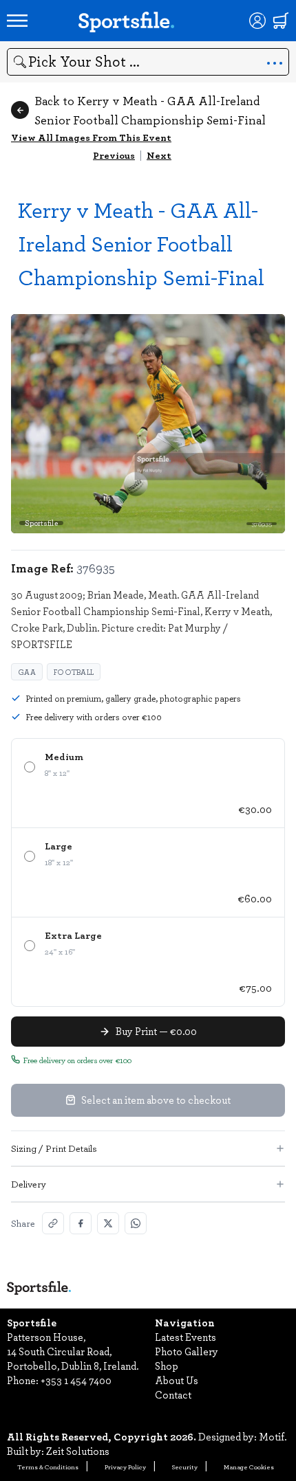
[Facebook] (81, 1223)
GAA (27, 672)
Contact (173, 1394)
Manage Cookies (249, 1466)
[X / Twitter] (108, 1223)
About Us (176, 1380)
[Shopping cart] (281, 20)
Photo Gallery (186, 1351)
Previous (114, 155)
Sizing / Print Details (54, 1148)
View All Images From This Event (91, 137)
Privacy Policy (125, 1466)
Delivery (28, 1183)
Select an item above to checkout (156, 1099)
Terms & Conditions (47, 1466)
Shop (166, 1365)
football (74, 672)
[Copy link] (53, 1223)
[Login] (257, 20)
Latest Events (185, 1337)
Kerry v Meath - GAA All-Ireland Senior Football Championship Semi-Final (141, 242)
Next (159, 155)
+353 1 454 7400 (76, 1380)
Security (185, 1466)
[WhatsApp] (136, 1223)
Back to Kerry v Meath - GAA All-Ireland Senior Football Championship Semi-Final (150, 110)
